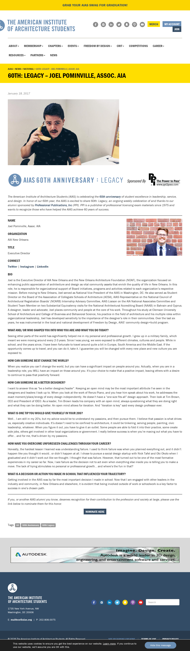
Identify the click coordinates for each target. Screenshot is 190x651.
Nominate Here (95, 511)
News (53, 55)
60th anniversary (110, 196)
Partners (36, 55)
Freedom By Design (97, 46)
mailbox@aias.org (21, 619)
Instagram (27, 266)
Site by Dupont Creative (121, 638)
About (13, 46)
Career (157, 46)
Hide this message (160, 645)
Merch (153, 24)
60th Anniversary (30, 525)
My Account (171, 24)
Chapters (54, 46)
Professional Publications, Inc (53, 205)
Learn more (109, 643)
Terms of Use (148, 638)
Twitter (12, 266)
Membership (32, 46)
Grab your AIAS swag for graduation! (95, 5)
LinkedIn (42, 266)
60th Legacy (48, 525)
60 (17, 525)
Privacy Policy (170, 638)
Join (176, 29)
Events (72, 46)
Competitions (138, 46)
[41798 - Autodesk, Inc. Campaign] (95, 555)
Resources (16, 55)
